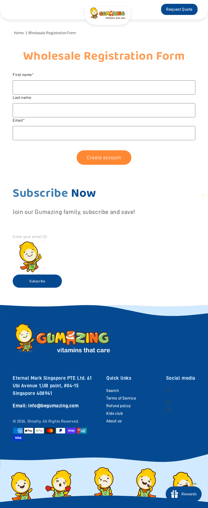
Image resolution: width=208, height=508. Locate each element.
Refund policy (118, 406)
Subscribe (37, 281)
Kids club (114, 413)
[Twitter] (169, 409)
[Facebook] (168, 389)
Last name (22, 98)
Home (19, 33)
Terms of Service (121, 398)
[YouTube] (168, 402)
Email (18, 120)
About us (114, 421)
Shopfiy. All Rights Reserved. (53, 421)
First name (22, 75)
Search (112, 391)
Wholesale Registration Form (52, 33)
